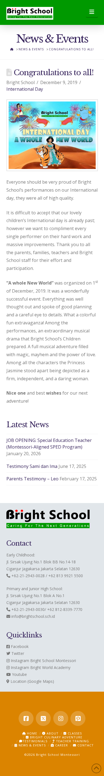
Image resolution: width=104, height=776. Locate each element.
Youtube (19, 674)
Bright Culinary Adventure (55, 737)
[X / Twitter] (43, 718)
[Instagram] (60, 718)
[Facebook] (26, 718)
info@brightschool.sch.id (33, 616)
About (52, 733)
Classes (74, 733)
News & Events (31, 745)
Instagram (19, 660)
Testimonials (34, 741)
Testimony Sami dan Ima (31, 466)
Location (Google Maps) (31, 681)
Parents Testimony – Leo (32, 479)
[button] (92, 12)
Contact (85, 745)
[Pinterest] (77, 718)
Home (31, 733)
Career (61, 745)
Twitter (17, 653)
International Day (24, 89)
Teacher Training (72, 741)
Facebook (19, 646)
